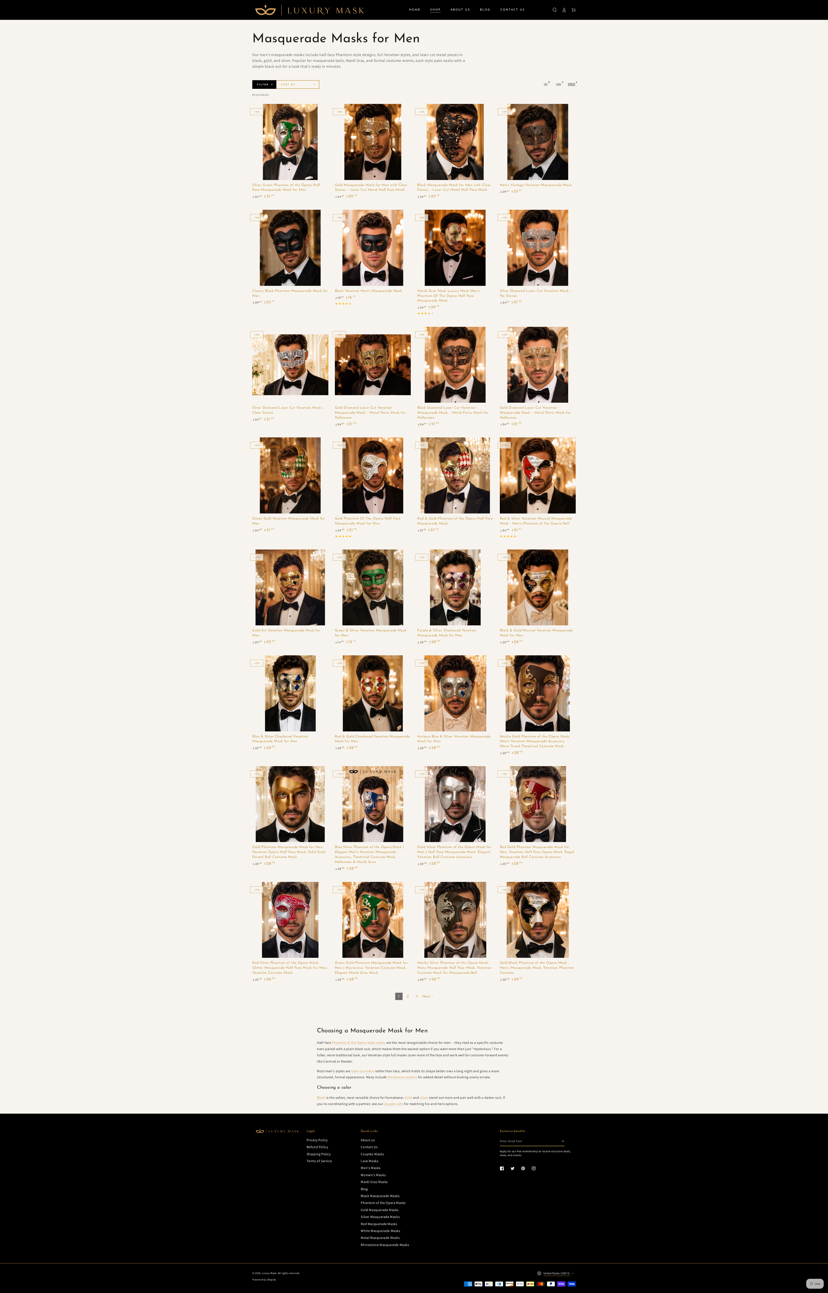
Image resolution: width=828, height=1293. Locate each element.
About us (368, 1140)
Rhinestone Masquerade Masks (385, 1245)
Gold (408, 1097)
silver (424, 1097)
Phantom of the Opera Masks (383, 1203)
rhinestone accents (402, 1077)
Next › (427, 996)
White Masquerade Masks (380, 1231)
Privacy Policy (317, 1140)
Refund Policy (317, 1147)
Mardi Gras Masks (374, 1182)
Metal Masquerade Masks (380, 1237)
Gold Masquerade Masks (380, 1210)
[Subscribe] (563, 1141)
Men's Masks (371, 1168)
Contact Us (369, 1147)
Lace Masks (369, 1161)
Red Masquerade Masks (379, 1224)
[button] (554, 10)
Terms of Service (319, 1161)
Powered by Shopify (264, 1279)
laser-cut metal (362, 1071)
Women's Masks (373, 1175)
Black (321, 1097)
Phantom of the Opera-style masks (359, 1042)
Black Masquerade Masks (380, 1196)
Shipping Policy (319, 1154)
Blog (364, 1189)
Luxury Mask (269, 1273)
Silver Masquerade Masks (380, 1217)
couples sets (393, 1104)
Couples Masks (372, 1154)
